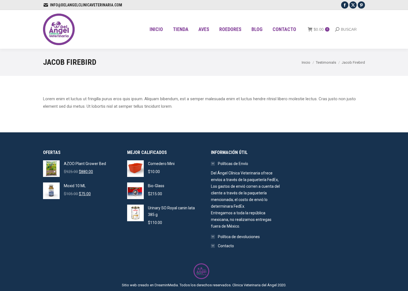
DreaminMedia (166, 285)
